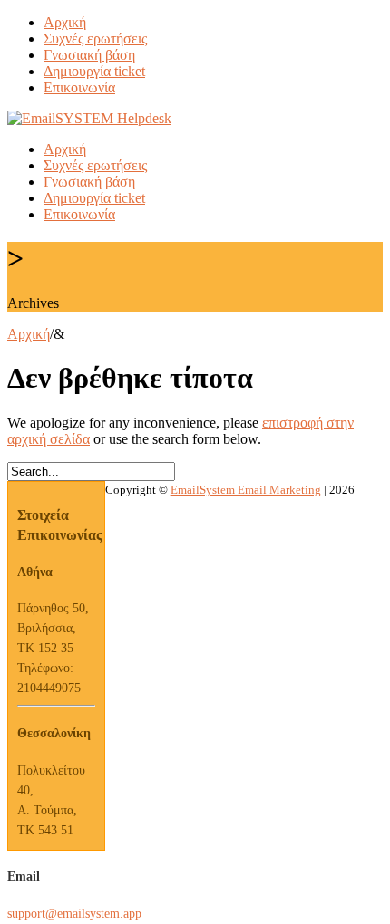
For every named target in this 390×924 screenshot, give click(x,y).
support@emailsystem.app (74, 913)
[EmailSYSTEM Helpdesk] (89, 118)
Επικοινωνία (79, 87)
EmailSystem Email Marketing (246, 489)
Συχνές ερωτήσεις (95, 38)
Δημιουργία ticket (94, 71)
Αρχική (65, 22)
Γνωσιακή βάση (89, 55)
